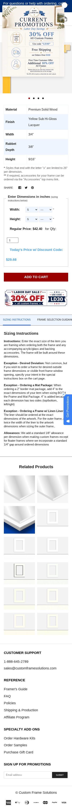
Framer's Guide (15, 689)
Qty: (53, 229)
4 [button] (43, 98)
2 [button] (34, 98)
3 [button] (38, 98)
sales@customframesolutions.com (30, 668)
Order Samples (15, 745)
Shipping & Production (21, 710)
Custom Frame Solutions (38, 793)
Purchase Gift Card (18, 752)
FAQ (7, 696)
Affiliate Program (16, 717)
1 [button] (29, 98)
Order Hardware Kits (19, 738)
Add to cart (36, 277)
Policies (10, 703)
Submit (60, 775)
